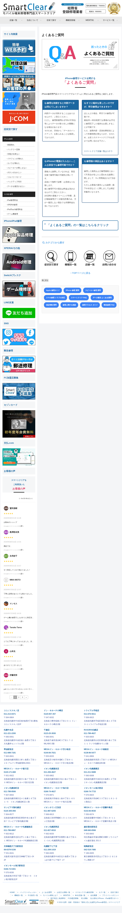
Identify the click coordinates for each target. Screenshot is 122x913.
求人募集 (84, 898)
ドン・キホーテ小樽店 (53, 710)
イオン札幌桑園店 (91, 769)
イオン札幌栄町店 (11, 788)
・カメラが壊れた (12, 163)
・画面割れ (9, 145)
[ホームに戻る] (61, 8)
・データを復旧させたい (15, 186)
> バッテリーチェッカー (27, 892)
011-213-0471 (10, 714)
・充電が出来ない (12, 154)
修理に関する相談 (69, 305)
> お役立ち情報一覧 (62, 892)
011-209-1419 (50, 850)
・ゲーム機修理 (11, 214)
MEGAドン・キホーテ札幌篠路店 (18, 827)
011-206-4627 (50, 772)
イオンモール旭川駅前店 (14, 866)
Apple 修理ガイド (53, 290)
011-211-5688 (90, 772)
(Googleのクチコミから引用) (12, 526)
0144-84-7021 (50, 753)
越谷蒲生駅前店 (90, 827)
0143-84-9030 (90, 811)
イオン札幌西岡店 (51, 827)
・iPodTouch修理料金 (14, 209)
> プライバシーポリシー (109, 895)
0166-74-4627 (50, 791)
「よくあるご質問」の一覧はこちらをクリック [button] (78, 225)
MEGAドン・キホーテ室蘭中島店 (98, 807)
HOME (12, 892)
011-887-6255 (50, 811)
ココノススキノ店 (11, 710)
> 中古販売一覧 (31, 895)
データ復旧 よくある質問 (102, 298)
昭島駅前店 (88, 846)
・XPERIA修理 (11, 205)
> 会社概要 (92, 895)
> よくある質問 (45, 892)
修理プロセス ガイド (90, 305)
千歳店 (47, 730)
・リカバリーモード (13, 177)
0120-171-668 (10, 772)
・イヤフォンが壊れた (14, 159)
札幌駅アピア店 (50, 846)
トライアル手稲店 (91, 710)
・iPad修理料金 (11, 200)
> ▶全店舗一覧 (79, 895)
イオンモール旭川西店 (93, 788)
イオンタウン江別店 (52, 807)
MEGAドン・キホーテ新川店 (16, 769)
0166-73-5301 (10, 869)
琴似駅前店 (8, 749)
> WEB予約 (65, 895)
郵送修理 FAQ (109, 305)
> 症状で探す (113, 892)
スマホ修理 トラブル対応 (55, 298)
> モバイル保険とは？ (49, 895)
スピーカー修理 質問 (93, 290)
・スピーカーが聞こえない (16, 168)
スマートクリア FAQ (79, 298)
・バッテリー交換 (12, 149)
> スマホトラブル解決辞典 (83, 892)
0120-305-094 (10, 811)
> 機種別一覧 (17, 895)
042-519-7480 (90, 850)
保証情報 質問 (51, 305)
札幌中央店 (8, 730)
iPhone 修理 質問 (72, 290)
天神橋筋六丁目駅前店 (13, 846)
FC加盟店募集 (73, 898)
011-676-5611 (90, 714)
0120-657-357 (50, 714)
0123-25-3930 (50, 733)
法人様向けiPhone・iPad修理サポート (104, 898)
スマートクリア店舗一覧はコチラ (98, 151)
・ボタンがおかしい (13, 172)
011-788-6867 (10, 830)
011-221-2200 (10, 733)
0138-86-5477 (90, 753)
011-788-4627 (90, 733)
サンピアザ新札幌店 (12, 807)
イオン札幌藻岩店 (51, 769)
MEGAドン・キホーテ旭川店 (56, 788)
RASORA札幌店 (91, 730)
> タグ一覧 (100, 892)
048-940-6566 (90, 830)
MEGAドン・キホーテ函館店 (96, 749)
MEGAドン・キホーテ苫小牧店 (57, 749)
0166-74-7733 (90, 791)
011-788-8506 (10, 791)
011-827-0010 (50, 830)
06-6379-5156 (10, 850)
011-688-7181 (10, 753)
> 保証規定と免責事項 (56, 898)
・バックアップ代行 (13, 182)
